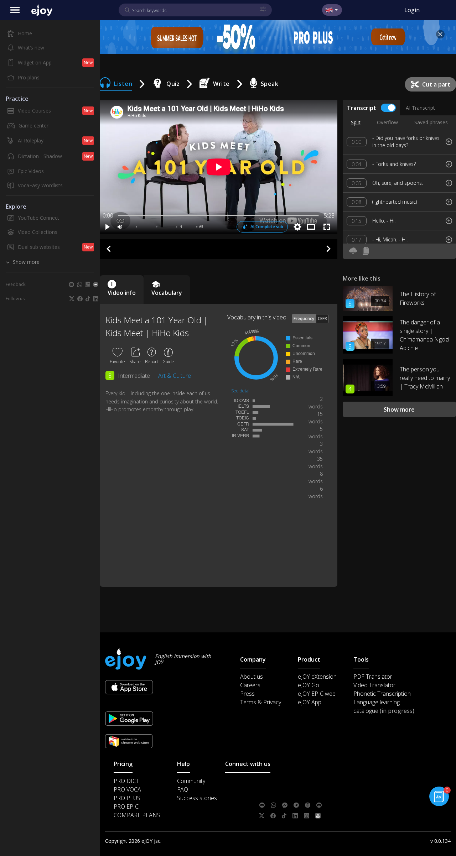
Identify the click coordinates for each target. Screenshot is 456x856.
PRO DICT (126, 781)
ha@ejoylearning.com (305, 794)
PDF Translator (372, 676)
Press (247, 694)
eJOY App (309, 702)
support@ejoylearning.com (309, 783)
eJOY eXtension (317, 676)
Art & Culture (174, 376)
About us (251, 676)
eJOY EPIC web (317, 694)
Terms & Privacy (260, 702)
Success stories (197, 798)
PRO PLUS (127, 798)
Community (191, 781)
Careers (250, 685)
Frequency (304, 318)
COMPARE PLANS (137, 815)
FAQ (182, 789)
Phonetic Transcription (382, 694)
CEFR (322, 318)
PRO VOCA (127, 789)
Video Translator (374, 685)
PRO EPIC (126, 806)
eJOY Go (308, 685)
